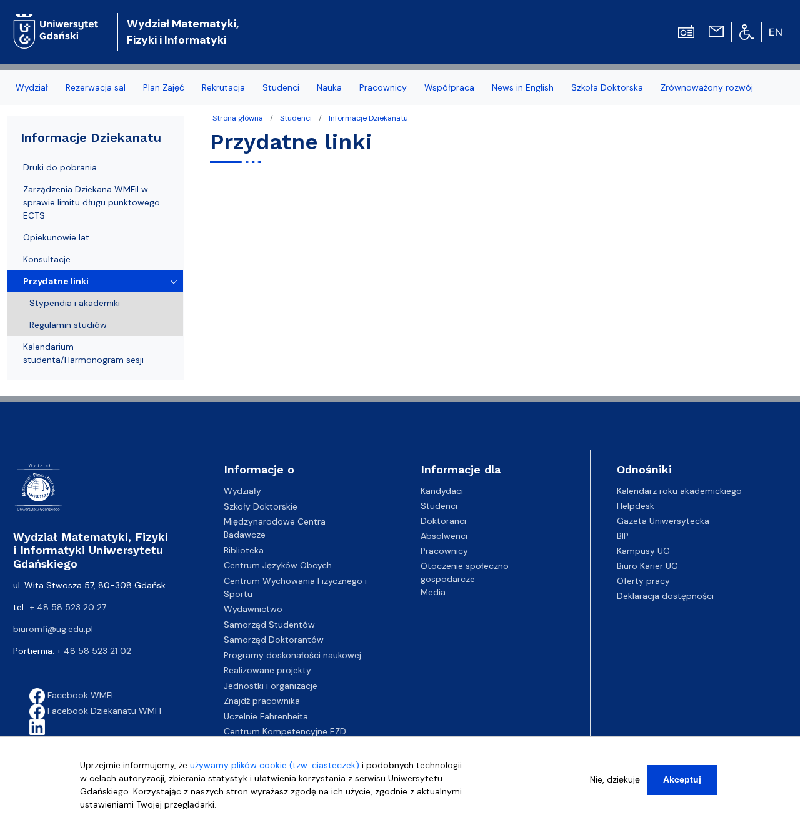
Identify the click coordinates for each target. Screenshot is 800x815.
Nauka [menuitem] (329, 87)
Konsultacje (47, 259)
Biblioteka (244, 550)
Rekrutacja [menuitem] (223, 87)
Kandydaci (442, 490)
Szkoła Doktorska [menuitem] (607, 87)
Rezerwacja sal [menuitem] (96, 87)
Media (433, 592)
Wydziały (242, 490)
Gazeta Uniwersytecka (663, 520)
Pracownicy (444, 550)
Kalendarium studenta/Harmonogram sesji (83, 353)
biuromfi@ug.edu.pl (53, 629)
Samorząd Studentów (269, 624)
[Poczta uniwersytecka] (716, 30)
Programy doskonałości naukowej (292, 655)
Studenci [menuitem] (280, 87)
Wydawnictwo (253, 609)
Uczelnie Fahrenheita (266, 716)
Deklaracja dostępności (665, 595)
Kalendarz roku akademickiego (679, 490)
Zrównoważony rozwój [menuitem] (707, 87)
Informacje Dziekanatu (368, 118)
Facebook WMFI (79, 695)
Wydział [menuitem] (32, 87)
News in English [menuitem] (523, 87)
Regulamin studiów (68, 324)
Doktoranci (443, 520)
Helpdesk (635, 505)
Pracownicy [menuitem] (383, 87)
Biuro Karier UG (647, 565)
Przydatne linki (56, 281)
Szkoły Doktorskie (261, 506)
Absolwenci (444, 535)
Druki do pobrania (60, 167)
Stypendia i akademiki (74, 303)
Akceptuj (682, 779)
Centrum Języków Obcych (278, 565)
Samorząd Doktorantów (274, 639)
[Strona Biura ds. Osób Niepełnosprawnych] (746, 31)
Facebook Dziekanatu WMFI (103, 710)
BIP (623, 535)
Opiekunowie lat (56, 237)
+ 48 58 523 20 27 (68, 607)
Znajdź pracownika (262, 700)
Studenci (296, 118)
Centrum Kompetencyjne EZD (285, 731)
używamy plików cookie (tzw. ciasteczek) (274, 765)
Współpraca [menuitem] (449, 87)
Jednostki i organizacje (271, 685)
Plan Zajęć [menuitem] (163, 87)
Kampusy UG (643, 550)
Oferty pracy (643, 580)
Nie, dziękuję (615, 779)
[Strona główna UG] (56, 21)
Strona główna (237, 118)
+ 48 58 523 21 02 (94, 650)
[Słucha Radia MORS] (686, 30)
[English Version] (776, 31)
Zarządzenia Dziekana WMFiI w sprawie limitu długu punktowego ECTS (91, 202)
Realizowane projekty (267, 670)
